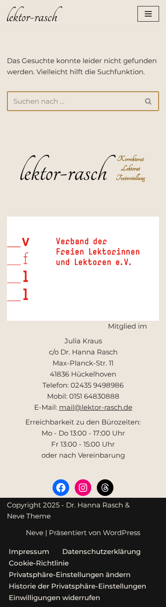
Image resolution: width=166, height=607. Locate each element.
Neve (34, 532)
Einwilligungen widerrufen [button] (54, 597)
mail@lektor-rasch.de (95, 407)
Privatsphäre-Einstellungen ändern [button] (69, 574)
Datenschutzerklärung (101, 551)
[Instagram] (83, 487)
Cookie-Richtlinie (39, 563)
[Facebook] (61, 487)
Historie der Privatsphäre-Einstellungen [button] (77, 586)
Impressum (29, 551)
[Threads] (105, 487)
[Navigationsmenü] (148, 14)
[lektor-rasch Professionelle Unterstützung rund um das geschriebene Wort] (34, 13)
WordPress (121, 532)
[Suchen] (148, 101)
